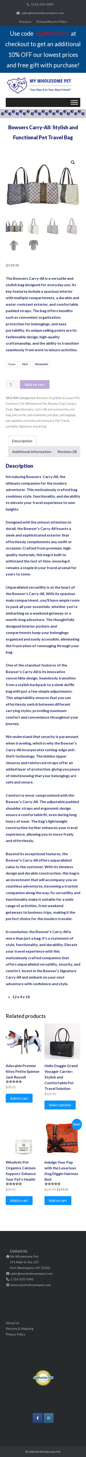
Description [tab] (22, 441)
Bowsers (27, 409)
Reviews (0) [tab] (67, 451)
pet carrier (19, 415)
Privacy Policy (15, 1334)
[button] (73, 162)
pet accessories (58, 409)
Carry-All (40, 409)
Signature (25, 426)
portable (11, 426)
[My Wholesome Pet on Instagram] (49, 1418)
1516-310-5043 (42, 4)
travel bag (39, 426)
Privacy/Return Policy (51, 21)
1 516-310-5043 (21, 1279)
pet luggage (67, 415)
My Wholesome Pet (48, 1451)
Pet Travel (62, 420)
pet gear (52, 415)
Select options (60, 1105)
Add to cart (35, 384)
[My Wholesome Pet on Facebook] (38, 1418)
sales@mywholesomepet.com (42, 13)
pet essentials (37, 415)
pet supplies (14, 420)
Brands (53, 403)
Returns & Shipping (19, 1328)
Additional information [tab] (31, 451)
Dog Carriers (67, 403)
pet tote (28, 420)
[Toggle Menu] (74, 102)
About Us (12, 1323)
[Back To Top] (74, 1446)
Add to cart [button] (19, 1098)
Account (25, 21)
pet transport (45, 420)
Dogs (9, 409)
